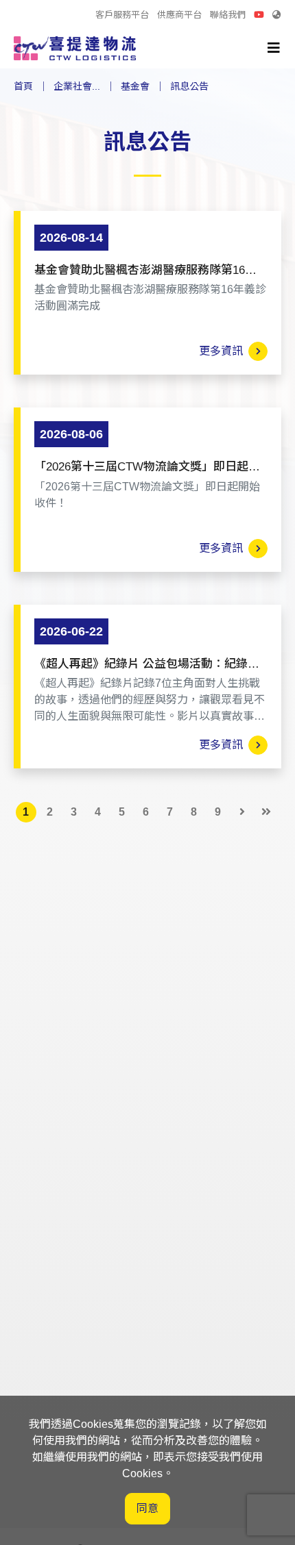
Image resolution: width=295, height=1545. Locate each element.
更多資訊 (223, 351)
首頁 (23, 86)
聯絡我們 (228, 15)
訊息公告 (189, 86)
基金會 (135, 86)
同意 (147, 1508)
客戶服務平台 (122, 15)
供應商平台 (179, 15)
